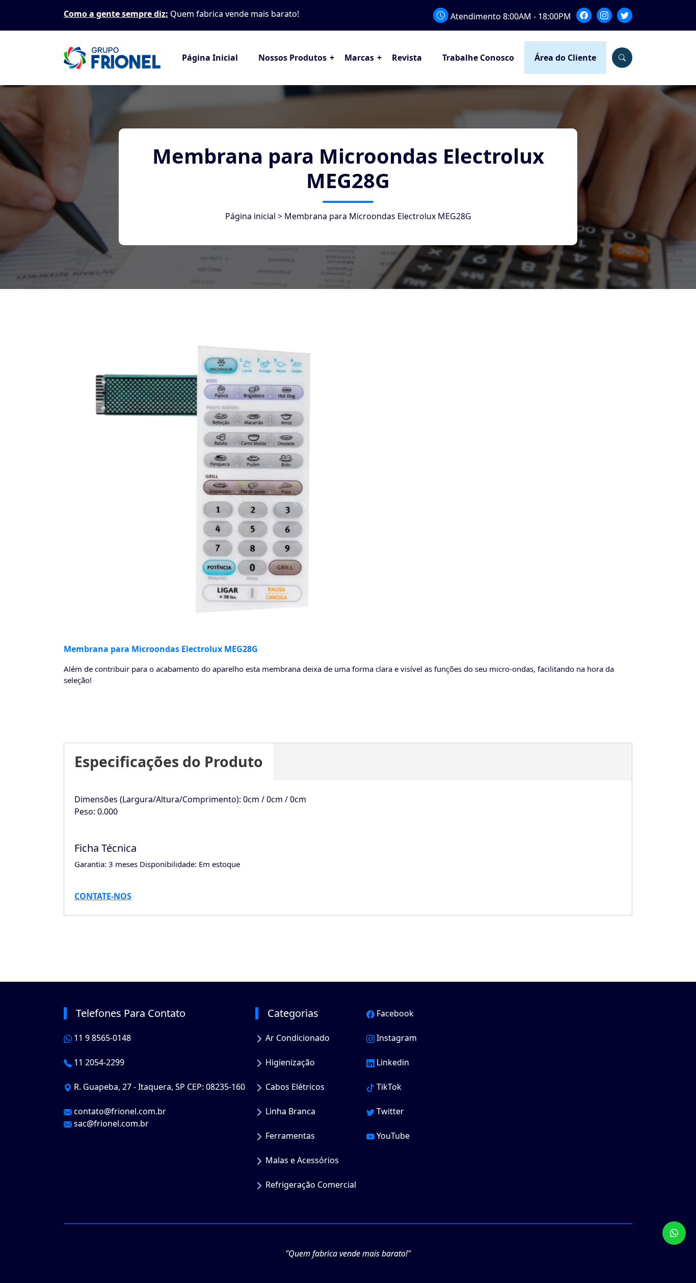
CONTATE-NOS (102, 896)
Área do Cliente (565, 57)
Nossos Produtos (292, 57)
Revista (407, 57)
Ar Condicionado (296, 1037)
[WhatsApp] (674, 1233)
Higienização (289, 1062)
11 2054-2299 (98, 1062)
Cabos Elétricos (294, 1086)
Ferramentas (289, 1135)
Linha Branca (289, 1111)
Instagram (395, 1037)
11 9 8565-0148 (101, 1037)
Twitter (389, 1111)
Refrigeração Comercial (309, 1184)
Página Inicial (210, 57)
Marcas (359, 57)
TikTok (387, 1086)
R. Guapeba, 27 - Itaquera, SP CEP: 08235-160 (158, 1086)
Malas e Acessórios (301, 1160)
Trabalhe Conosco (478, 57)
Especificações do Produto (168, 761)
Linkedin (391, 1062)
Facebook (394, 1013)
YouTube (392, 1135)
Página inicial (250, 216)
